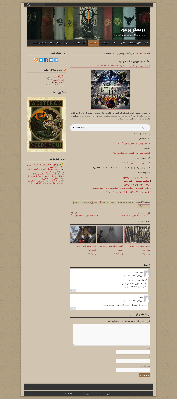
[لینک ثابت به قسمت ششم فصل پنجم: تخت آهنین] (110, 242)
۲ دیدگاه (109, 66)
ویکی (122, 43)
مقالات (104, 43)
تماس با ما (55, 43)
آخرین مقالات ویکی (53, 70)
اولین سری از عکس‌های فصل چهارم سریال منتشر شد (127, 191)
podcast (96, 202)
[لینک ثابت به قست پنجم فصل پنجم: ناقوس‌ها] (83, 242)
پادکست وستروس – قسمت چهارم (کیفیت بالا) (131, 153)
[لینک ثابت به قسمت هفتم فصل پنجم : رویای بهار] (137, 242)
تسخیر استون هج (56, 84)
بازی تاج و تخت (86, 202)
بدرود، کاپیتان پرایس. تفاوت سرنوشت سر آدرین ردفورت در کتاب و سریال (45, 175)
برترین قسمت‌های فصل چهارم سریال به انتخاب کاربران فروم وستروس (120, 188)
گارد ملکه (60, 82)
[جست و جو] (29, 5)
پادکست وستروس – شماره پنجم (133, 214)
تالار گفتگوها (135, 43)
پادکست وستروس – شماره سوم (136, 177)
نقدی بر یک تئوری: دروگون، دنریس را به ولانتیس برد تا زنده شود (45, 170)
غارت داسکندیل (57, 77)
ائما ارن (61, 75)
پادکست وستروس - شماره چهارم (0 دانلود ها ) (131, 143)
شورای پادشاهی (140, 66)
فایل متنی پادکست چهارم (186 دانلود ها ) (133, 162)
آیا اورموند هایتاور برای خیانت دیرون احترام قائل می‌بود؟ (45, 165)
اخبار (114, 43)
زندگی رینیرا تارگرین (50, 178)
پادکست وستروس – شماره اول (136, 184)
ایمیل (147, 357)
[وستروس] (88, 34)
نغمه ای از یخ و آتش (143, 206)
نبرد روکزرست (58, 80)
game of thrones (108, 202)
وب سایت (145, 366)
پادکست (93, 43)
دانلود (67, 43)
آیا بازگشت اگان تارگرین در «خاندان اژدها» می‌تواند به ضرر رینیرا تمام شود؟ (46, 182)
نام (148, 348)
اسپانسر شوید (39, 43)
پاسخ (72, 290)
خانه (146, 43)
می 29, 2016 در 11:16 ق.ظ (132, 276)
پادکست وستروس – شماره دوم (136, 181)
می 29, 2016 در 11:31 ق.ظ (132, 301)
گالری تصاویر (80, 43)
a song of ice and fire (126, 202)
